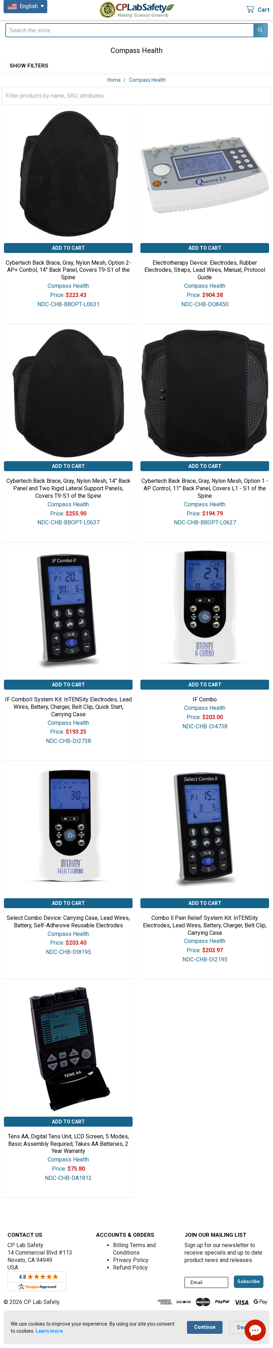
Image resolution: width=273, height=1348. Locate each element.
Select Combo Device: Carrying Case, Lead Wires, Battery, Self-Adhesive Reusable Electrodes (68, 922)
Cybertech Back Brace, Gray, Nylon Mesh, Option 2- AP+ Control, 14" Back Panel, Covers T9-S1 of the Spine (68, 270)
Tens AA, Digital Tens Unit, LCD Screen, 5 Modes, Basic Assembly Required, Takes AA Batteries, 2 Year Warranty (68, 1144)
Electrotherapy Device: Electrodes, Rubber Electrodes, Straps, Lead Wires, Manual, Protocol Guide (204, 270)
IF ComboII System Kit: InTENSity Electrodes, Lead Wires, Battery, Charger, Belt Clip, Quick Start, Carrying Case (68, 707)
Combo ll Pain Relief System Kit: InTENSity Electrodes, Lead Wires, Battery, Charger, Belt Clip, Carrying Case (205, 925)
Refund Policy (130, 1267)
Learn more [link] (49, 1331)
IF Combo (205, 699)
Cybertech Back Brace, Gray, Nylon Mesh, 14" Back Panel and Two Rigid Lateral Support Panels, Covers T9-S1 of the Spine (68, 488)
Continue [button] (204, 1327)
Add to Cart (68, 248)
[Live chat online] (255, 1330)
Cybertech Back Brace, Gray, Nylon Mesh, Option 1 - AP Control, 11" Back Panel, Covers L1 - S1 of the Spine (204, 488)
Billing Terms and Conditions (134, 1249)
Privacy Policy (131, 1260)
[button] (124, 66)
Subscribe (248, 1281)
